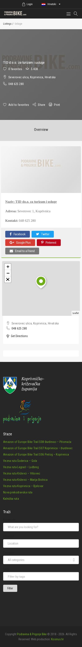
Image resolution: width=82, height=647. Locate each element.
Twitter (45, 234)
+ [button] (8, 266)
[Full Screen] (8, 279)
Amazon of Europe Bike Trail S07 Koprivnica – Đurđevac (38, 448)
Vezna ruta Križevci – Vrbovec (21, 473)
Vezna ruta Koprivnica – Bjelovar (23, 486)
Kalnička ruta (11, 498)
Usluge (18, 23)
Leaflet (76, 313)
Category (8, 552)
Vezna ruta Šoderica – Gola (20, 460)
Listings (7, 23)
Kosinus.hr (57, 639)
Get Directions (19, 336)
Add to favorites (18, 104)
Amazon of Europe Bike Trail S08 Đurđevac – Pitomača (37, 442)
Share (41, 104)
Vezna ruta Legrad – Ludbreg (21, 467)
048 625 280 (16, 84)
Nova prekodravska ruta (18, 492)
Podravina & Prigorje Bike (32, 634)
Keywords (9, 519)
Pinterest (51, 242)
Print (57, 104)
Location (8, 536)
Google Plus (23, 242)
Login (30, 4)
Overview (41, 129)
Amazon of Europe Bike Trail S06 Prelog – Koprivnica (36, 454)
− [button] (8, 273)
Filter (10, 588)
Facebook (19, 234)
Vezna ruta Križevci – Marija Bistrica (25, 479)
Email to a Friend (25, 251)
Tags (6, 569)
